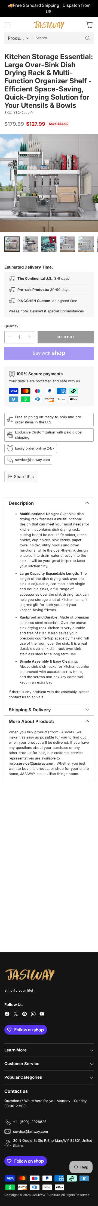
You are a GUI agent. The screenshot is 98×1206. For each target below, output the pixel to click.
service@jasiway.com (30, 1132)
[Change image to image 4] (67, 244)
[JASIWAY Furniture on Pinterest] (24, 1015)
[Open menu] (7, 24)
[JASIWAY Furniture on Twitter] (16, 1015)
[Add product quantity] (29, 337)
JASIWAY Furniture (46, 1195)
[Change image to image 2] (30, 244)
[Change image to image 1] (12, 244)
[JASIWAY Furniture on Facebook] (7, 1015)
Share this (24, 476)
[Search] (88, 38)
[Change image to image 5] (86, 244)
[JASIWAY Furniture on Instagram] (33, 1015)
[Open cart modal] (89, 24)
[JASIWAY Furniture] (49, 24)
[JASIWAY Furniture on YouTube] (42, 1015)
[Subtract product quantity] (9, 337)
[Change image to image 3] (49, 244)
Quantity (11, 326)
